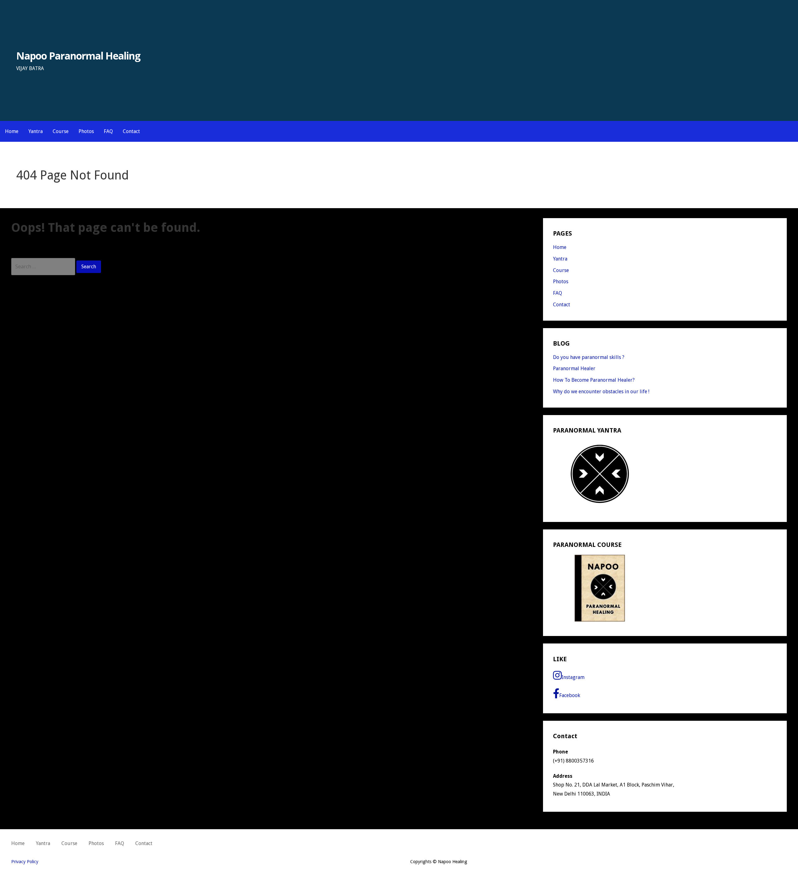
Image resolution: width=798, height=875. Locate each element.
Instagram (573, 677)
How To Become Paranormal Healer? (594, 380)
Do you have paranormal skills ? (588, 357)
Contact (131, 131)
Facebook (569, 695)
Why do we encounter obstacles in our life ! (601, 391)
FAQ (108, 131)
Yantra (35, 131)
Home (11, 131)
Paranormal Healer (574, 368)
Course (61, 131)
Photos (86, 131)
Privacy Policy (24, 861)
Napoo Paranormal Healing (78, 55)
